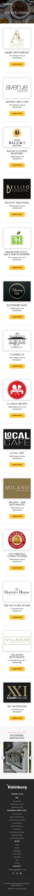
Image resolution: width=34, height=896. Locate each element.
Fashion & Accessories (17, 820)
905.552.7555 (17, 208)
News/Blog (17, 851)
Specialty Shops (17, 835)
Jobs (17, 860)
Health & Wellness (17, 826)
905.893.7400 (17, 107)
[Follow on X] (17, 873)
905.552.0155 (17, 159)
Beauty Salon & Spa (17, 817)
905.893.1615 (17, 611)
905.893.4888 (17, 663)
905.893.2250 (17, 311)
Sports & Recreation (17, 838)
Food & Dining (17, 823)
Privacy (17, 863)
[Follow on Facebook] (13, 873)
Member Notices (17, 807)
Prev (3, 758)
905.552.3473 (17, 562)
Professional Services (17, 832)
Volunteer (17, 857)
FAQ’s (17, 845)
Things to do (17, 794)
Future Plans (17, 854)
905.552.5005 (17, 458)
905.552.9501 (17, 360)
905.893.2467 (17, 712)
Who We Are (17, 801)
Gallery (17, 848)
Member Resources (17, 804)
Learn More (17, 64)
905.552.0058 (17, 510)
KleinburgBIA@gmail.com (17, 869)
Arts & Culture (17, 814)
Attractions (17, 829)
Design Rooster (21, 888)
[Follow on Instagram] (20, 873)
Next (31, 758)
